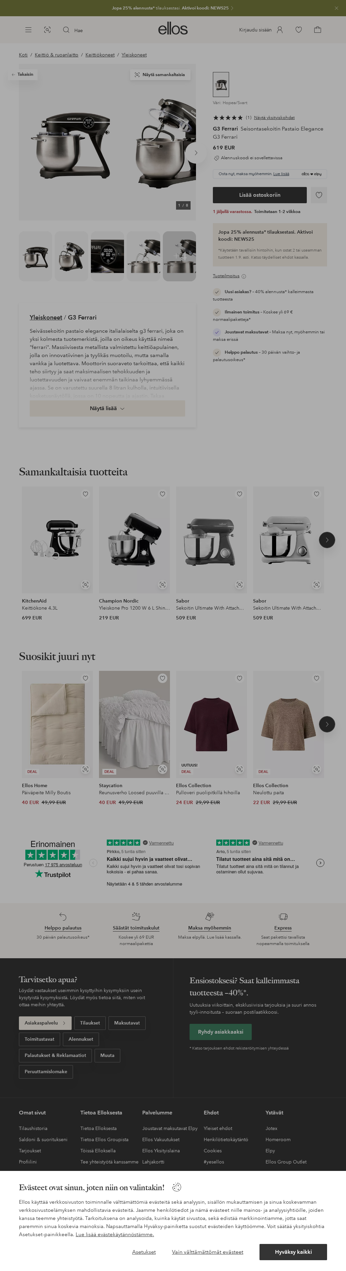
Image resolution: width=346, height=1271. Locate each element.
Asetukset (144, 1252)
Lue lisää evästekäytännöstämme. (115, 1234)
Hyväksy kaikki (293, 1252)
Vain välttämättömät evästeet (207, 1252)
